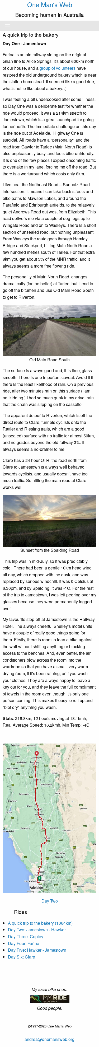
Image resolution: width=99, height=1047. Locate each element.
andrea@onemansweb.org (49, 1039)
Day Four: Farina (23, 943)
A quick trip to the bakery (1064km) (40, 923)
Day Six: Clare (21, 957)
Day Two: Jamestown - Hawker (37, 930)
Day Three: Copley (25, 936)
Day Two (49, 901)
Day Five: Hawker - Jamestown (37, 950)
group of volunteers (58, 68)
